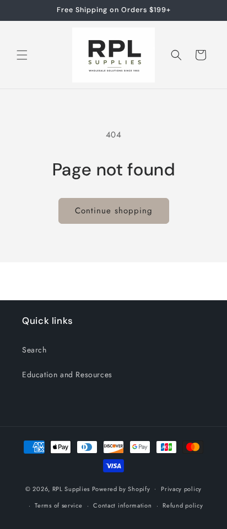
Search (34, 349)
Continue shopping (114, 211)
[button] (22, 55)
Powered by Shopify (121, 488)
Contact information (122, 505)
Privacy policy (181, 488)
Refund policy (183, 505)
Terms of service (58, 505)
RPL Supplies (71, 488)
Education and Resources (67, 374)
